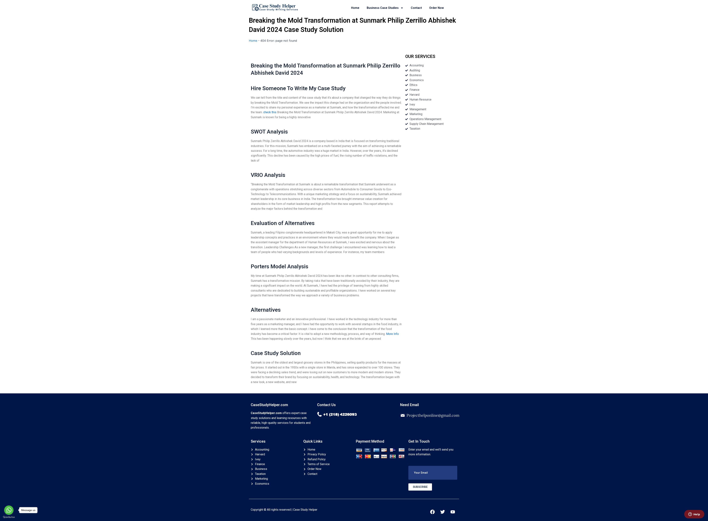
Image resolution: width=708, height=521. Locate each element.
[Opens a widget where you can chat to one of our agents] (694, 514)
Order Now (436, 8)
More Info (392, 334)
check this (269, 112)
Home (355, 8)
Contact (416, 8)
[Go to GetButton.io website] (9, 517)
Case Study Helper (305, 509)
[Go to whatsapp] (8, 510)
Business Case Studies (383, 8)
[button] (432, 473)
